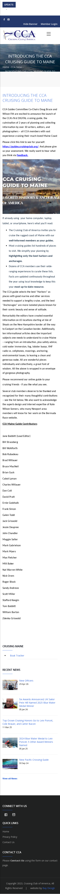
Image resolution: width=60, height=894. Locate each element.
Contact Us (8, 842)
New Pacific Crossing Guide (34, 759)
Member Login (49, 24)
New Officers (26, 680)
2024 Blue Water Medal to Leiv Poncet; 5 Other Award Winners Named (36, 742)
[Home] (20, 34)
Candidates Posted (28, 11)
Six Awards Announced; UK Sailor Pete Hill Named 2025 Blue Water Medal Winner (37, 703)
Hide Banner (30, 24)
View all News (9, 778)
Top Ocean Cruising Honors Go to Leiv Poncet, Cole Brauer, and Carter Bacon (27, 722)
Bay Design (48, 888)
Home (5, 67)
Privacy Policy (9, 836)
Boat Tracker (17, 655)
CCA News (16, 67)
